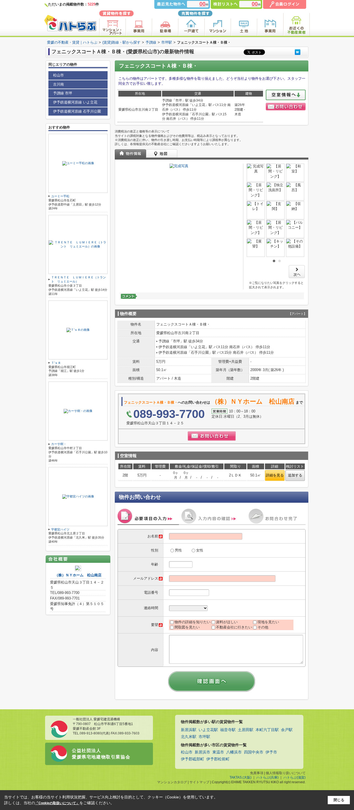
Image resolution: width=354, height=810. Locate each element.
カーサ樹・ (58, 444)
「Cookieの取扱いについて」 (57, 803)
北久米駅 (188, 737)
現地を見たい (268, 622)
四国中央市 (253, 752)
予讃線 (150, 42)
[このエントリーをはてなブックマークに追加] (297, 52)
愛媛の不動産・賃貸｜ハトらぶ (72, 42)
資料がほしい (227, 622)
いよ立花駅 (208, 730)
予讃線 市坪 (62, 93)
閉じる (339, 800)
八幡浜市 (234, 752)
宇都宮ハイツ (60, 529)
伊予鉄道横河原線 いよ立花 (75, 102)
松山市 (58, 75)
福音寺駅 (228, 730)
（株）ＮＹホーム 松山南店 (78, 575)
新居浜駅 (188, 730)
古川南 (58, 84)
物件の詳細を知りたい (192, 622)
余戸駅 (287, 730)
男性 (178, 550)
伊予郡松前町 (218, 759)
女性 (199, 550)
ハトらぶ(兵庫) (267, 777)
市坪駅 (166, 42)
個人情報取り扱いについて (286, 773)
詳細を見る (275, 475)
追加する (295, 475)
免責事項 (256, 773)
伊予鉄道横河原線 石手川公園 (77, 111)
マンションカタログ (172, 782)
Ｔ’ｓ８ (56, 362)
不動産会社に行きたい (234, 627)
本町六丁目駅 (267, 730)
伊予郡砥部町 (192, 759)
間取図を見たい (187, 627)
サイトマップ (199, 782)
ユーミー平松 (60, 196)
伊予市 (271, 752)
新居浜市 (202, 752)
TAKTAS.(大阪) (240, 777)
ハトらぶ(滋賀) (294, 777)
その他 (262, 627)
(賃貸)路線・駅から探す (121, 42)
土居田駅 (245, 730)
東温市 (218, 752)
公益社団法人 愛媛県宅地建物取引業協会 (101, 753)
